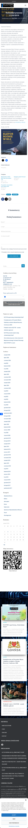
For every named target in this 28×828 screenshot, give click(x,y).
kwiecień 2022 (7, 402)
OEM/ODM (4, 732)
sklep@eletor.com (7, 284)
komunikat (24, 791)
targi (2, 797)
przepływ (22, 793)
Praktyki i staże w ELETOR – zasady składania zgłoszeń (14, 763)
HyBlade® (14, 791)
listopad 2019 (7, 441)
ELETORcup (3, 791)
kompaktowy (19, 791)
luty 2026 (6, 368)
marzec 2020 (7, 429)
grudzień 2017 (7, 482)
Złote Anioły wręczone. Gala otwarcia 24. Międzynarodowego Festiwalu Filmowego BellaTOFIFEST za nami (13, 340)
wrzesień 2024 (7, 379)
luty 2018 (6, 477)
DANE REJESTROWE (6, 725)
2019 (5, 786)
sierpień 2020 (7, 421)
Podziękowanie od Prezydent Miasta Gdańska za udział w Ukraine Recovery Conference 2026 (13, 322)
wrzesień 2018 (7, 457)
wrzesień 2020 (7, 418)
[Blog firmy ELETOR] (8, 5)
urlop (21, 797)
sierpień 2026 (7, 354)
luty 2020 (6, 432)
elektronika (16, 789)
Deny (14, 819)
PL (15, 793)
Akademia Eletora (8, 495)
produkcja (18, 793)
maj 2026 (6, 363)
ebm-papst (6, 501)
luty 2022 (6, 404)
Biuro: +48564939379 (8, 282)
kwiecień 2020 (7, 427)
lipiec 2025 (6, 374)
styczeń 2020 (7, 435)
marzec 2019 (7, 452)
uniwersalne (17, 797)
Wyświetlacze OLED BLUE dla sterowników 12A (6, 178)
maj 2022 (6, 399)
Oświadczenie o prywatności (14, 826)
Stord (5, 512)
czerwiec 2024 (7, 388)
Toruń (14, 797)
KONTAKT (14, 1)
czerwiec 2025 (7, 377)
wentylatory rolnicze (20, 122)
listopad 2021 (7, 410)
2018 (2, 786)
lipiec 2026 (6, 357)
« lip (4, 544)
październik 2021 (8, 413)
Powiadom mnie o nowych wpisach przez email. (13, 252)
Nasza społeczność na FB (10, 293)
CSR (4, 789)
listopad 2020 (7, 416)
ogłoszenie (9, 793)
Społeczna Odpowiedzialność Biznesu (13, 509)
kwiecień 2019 (7, 449)
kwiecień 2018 (7, 471)
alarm (18, 786)
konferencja (3, 793)
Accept (14, 815)
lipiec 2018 (6, 463)
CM (1, 789)
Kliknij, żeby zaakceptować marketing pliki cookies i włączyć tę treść (14, 303)
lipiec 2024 (6, 385)
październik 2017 (8, 488)
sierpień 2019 (7, 443)
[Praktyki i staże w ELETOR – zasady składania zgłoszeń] (14, 691)
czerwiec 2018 (7, 466)
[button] (26, 800)
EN (7, 791)
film (8, 791)
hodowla (11, 791)
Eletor (8, 194)
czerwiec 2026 (7, 360)
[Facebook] (1, 414)
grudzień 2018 (7, 454)
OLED (13, 793)
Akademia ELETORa (13, 786)
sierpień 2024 (7, 382)
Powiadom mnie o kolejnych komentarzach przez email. (14, 249)
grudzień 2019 (7, 438)
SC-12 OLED (11, 795)
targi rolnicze (6, 797)
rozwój (5, 795)
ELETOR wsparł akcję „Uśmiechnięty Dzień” (14, 317)
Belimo (5, 498)
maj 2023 (6, 396)
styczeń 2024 (7, 393)
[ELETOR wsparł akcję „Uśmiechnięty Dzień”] (14, 612)
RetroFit (2, 795)
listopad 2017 (7, 485)
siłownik (20, 795)
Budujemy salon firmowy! (19, 176)
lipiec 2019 (6, 446)
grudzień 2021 (7, 407)
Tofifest (11, 797)
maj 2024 (6, 391)
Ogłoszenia (15, 194)
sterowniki (24, 795)
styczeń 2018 (7, 479)
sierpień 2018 (7, 460)
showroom (15, 795)
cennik (24, 786)
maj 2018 (6, 468)
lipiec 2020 (6, 424)
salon (8, 795)
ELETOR (22, 789)
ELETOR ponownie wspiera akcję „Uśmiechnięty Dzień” (14, 769)
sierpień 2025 (7, 371)
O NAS (3, 729)
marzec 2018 (7, 474)
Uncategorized (7, 515)
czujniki (6, 789)
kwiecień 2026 (7, 366)
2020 (7, 786)
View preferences (14, 823)
